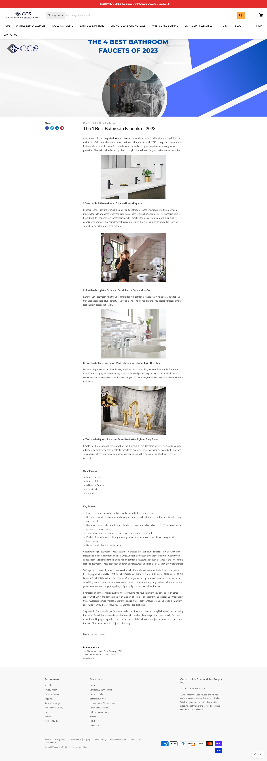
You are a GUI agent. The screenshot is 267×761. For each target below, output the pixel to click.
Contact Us (10, 34)
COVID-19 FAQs (51, 721)
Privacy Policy (51, 689)
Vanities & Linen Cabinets (31, 26)
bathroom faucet (122, 138)
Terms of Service (52, 694)
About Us (48, 685)
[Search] (241, 15)
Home (7, 26)
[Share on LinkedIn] (57, 128)
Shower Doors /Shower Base (128, 26)
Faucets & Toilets (63, 26)
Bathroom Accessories (199, 26)
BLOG (238, 26)
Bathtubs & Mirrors (92, 26)
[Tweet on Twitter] (52, 128)
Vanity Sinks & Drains (165, 26)
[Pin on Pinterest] (62, 128)
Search (48, 716)
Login (259, 25)
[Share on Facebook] (47, 128)
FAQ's (47, 712)
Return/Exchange (52, 703)
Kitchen (224, 26)
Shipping (48, 698)
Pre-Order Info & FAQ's (54, 707)
